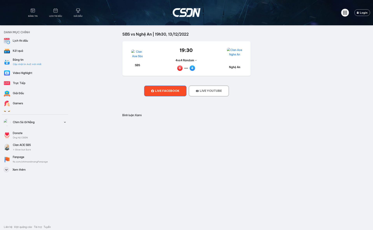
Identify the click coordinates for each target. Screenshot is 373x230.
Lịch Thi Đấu (55, 16)
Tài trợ (38, 226)
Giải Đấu (78, 16)
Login (363, 12)
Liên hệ (8, 226)
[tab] (165, 91)
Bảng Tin (32, 16)
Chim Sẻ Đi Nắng (24, 122)
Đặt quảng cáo (23, 226)
